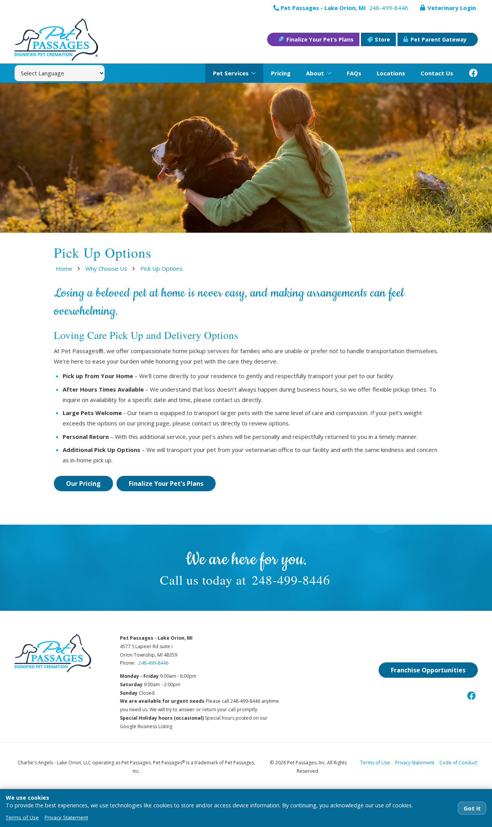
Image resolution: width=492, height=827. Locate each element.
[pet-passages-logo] (56, 39)
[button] (252, 73)
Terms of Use (375, 762)
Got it (472, 808)
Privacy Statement (414, 762)
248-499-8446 (291, 579)
